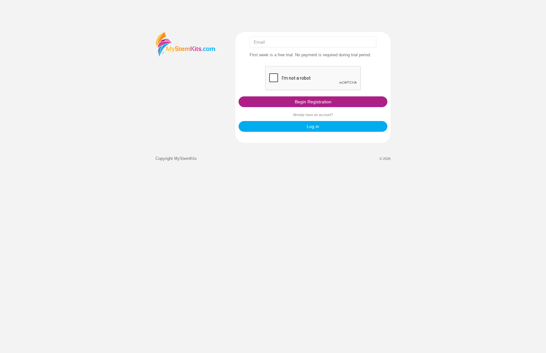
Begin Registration (313, 101)
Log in (313, 126)
